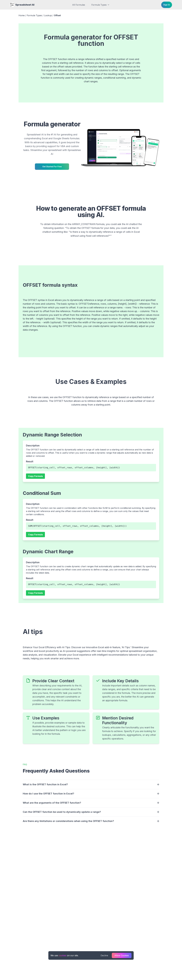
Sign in (166, 5)
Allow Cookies (121, 955)
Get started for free (52, 166)
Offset (57, 15)
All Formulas (78, 4)
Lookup (48, 15)
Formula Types (99, 4)
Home (22, 15)
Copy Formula (35, 476)
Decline (104, 955)
